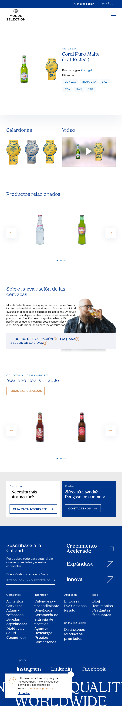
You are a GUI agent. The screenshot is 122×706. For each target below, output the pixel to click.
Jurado (69, 611)
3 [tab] (64, 260)
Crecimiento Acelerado (82, 549)
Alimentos (14, 601)
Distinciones (74, 630)
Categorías (13, 594)
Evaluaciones (75, 606)
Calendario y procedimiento (46, 604)
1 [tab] (57, 260)
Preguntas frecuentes (101, 613)
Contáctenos (45, 642)
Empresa (71, 601)
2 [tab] (61, 260)
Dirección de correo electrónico (27, 574)
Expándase (80, 564)
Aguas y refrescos (15, 613)
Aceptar (24, 693)
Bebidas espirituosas (16, 622)
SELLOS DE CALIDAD (26, 342)
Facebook (93, 669)
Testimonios (102, 606)
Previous (11, 233)
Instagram (29, 669)
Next (110, 233)
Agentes (41, 629)
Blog (95, 594)
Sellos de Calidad (75, 623)
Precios (41, 638)
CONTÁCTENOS (79, 508)
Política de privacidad (41, 688)
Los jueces (67, 339)
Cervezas (70, 82)
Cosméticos (16, 638)
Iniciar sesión (85, 4)
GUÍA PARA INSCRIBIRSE (30, 509)
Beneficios (43, 611)
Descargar (43, 633)
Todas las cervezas (25, 391)
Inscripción (41, 594)
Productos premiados (73, 636)
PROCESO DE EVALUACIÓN (31, 339)
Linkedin (61, 669)
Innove (75, 579)
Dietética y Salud (15, 631)
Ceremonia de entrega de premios (46, 620)
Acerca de (70, 594)
